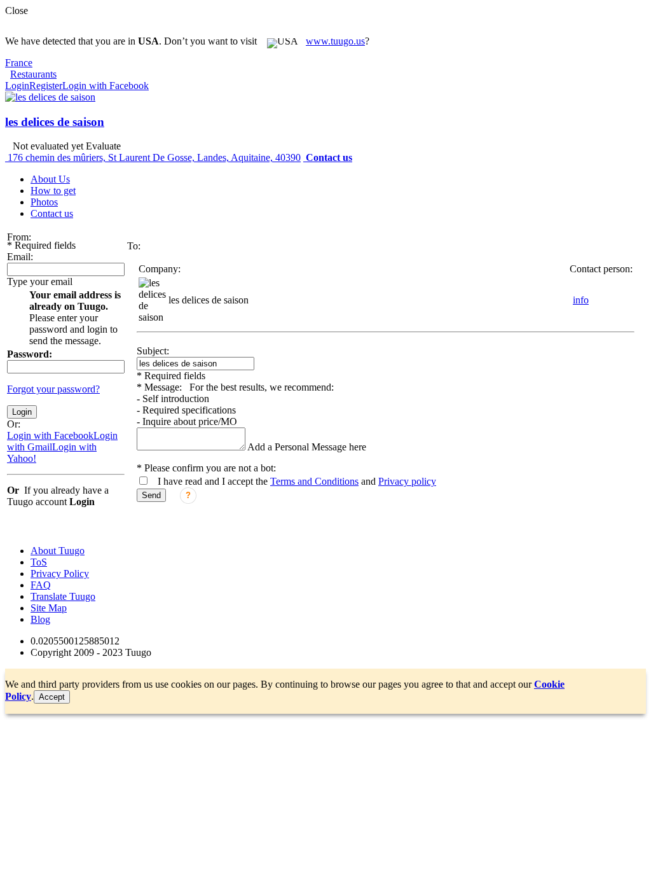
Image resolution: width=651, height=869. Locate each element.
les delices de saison (54, 122)
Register (45, 85)
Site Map (49, 607)
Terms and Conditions (314, 481)
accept (52, 697)
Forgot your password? (53, 389)
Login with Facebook (105, 85)
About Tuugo (58, 550)
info (581, 300)
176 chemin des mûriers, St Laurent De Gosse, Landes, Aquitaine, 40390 (154, 157)
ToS (39, 562)
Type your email (39, 281)
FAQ (41, 585)
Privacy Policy (60, 573)
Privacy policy (407, 481)
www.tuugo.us (335, 41)
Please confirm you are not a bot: (206, 467)
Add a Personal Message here (306, 446)
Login (17, 85)
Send (151, 495)
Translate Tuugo (63, 596)
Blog (40, 619)
